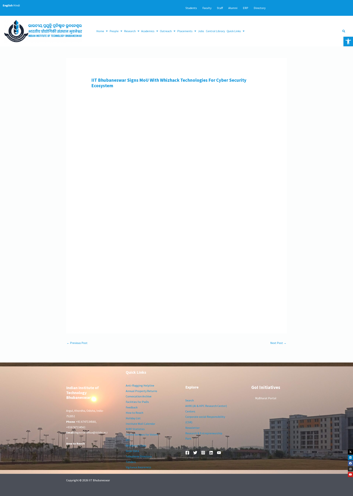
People (114, 31)
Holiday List (133, 418)
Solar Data (132, 451)
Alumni (232, 8)
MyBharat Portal (265, 398)
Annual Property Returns (141, 391)
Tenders (131, 462)
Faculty (206, 8)
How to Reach (134, 412)
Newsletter (192, 428)
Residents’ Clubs (136, 445)
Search (189, 400)
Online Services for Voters (142, 434)
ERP (245, 8)
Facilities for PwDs (137, 402)
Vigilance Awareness (138, 467)
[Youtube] (350, 474)
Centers (190, 411)
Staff (220, 8)
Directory (259, 8)
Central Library (215, 31)
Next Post (278, 343)
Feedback (132, 407)
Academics (147, 31)
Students (191, 8)
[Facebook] (350, 463)
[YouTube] (219, 453)
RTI (128, 440)
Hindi (16, 5)
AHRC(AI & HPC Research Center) (206, 406)
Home (100, 31)
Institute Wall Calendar (140, 423)
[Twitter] (195, 453)
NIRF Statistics (135, 429)
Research (130, 31)
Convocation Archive (138, 396)
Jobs (201, 31)
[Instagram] (350, 469)
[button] (348, 41)
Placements (184, 31)
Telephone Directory (139, 456)
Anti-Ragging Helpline (140, 385)
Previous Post (77, 343)
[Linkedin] (350, 457)
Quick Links (234, 31)
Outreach (166, 31)
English (8, 5)
